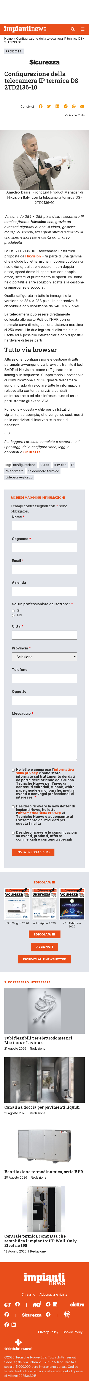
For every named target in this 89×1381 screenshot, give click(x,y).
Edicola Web (44, 934)
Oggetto (19, 691)
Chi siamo (28, 1294)
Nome (18, 517)
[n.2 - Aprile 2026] (44, 905)
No (19, 615)
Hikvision (60, 465)
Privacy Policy (48, 1332)
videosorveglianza (19, 477)
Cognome (21, 538)
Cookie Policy (73, 1332)
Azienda (19, 582)
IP (72, 465)
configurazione (24, 465)
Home (8, 38)
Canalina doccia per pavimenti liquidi (42, 1107)
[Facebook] (17, 1304)
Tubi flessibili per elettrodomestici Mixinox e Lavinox (38, 1040)
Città (17, 626)
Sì (18, 610)
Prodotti (14, 51)
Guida (44, 465)
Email (18, 560)
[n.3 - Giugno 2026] (17, 905)
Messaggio (22, 713)
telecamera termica (43, 471)
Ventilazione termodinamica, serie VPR (43, 1171)
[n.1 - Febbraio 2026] (72, 905)
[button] (72, 29)
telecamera (15, 471)
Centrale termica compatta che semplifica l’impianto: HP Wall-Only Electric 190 (40, 1240)
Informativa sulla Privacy (39, 813)
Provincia (21, 648)
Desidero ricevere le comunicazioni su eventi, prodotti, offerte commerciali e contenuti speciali (46, 836)
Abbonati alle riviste (53, 1294)
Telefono (19, 669)
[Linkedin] (55, 1304)
